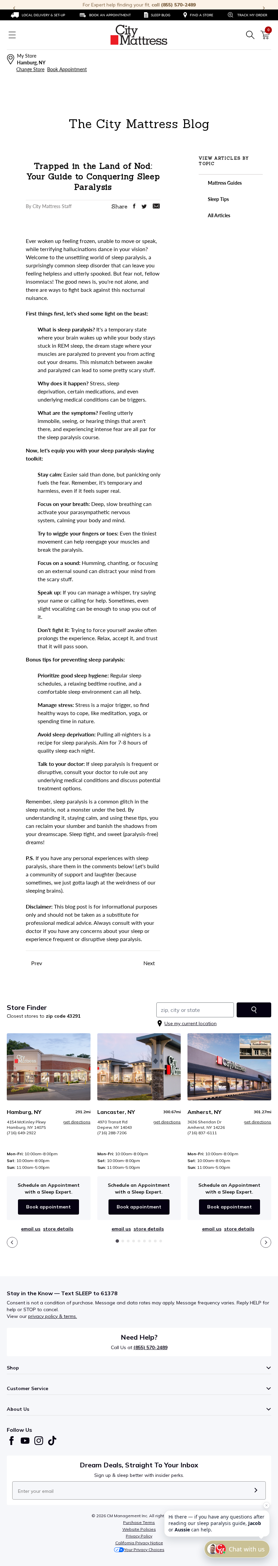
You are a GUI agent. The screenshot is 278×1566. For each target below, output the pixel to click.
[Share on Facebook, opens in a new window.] (134, 206)
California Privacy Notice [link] (139, 1542)
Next (149, 963)
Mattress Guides (224, 183)
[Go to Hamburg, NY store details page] (49, 1066)
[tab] (117, 1241)
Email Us (30, 1229)
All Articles (218, 215)
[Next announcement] (263, 8)
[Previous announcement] (14, 8)
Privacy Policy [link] (139, 1536)
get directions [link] (77, 1121)
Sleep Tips (218, 199)
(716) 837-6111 (202, 1132)
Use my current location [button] (190, 1023)
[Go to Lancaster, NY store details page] (139, 1066)
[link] (38, 15)
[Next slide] (265, 1242)
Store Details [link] (58, 1229)
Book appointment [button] (48, 1207)
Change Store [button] (30, 69)
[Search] (250, 35)
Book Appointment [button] (67, 69)
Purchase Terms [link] (139, 1522)
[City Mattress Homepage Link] (139, 34)
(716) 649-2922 (21, 1132)
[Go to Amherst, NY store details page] (229, 1066)
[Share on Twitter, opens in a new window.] (144, 206)
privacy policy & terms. (52, 1316)
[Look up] (254, 1009)
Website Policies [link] (139, 1529)
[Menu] (12, 35)
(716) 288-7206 (111, 1132)
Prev (36, 963)
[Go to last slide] (12, 1242)
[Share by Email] (156, 206)
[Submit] (256, 1490)
